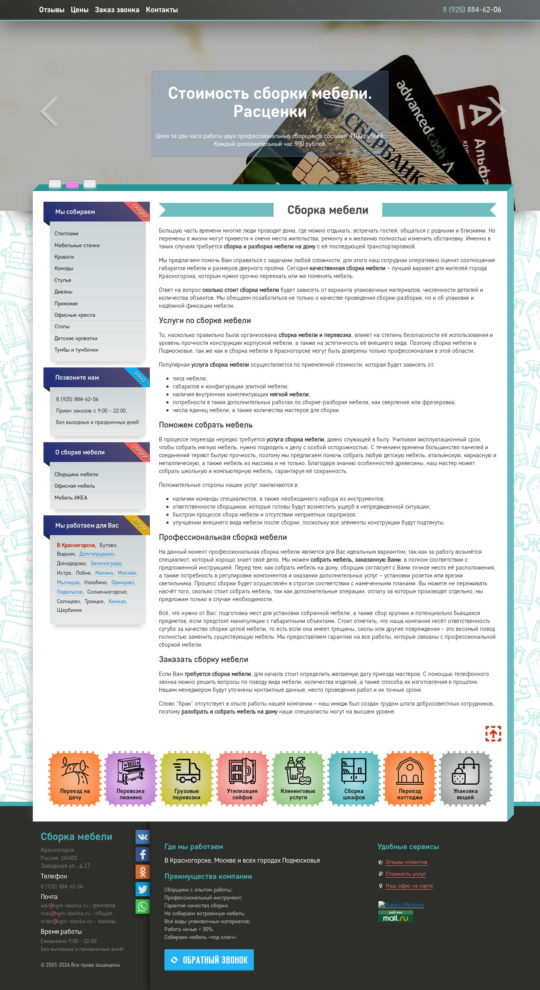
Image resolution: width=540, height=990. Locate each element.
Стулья (63, 280)
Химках (117, 601)
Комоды (64, 268)
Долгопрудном (96, 554)
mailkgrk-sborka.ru (65, 913)
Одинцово (122, 582)
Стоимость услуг (406, 874)
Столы (62, 326)
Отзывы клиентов (406, 862)
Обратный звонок (215, 960)
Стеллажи (66, 233)
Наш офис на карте (409, 885)
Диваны (63, 291)
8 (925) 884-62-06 (472, 9)
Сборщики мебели (76, 474)
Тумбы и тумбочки (76, 349)
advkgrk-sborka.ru (64, 905)
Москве (127, 573)
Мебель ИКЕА (71, 497)
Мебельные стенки (77, 245)
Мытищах (68, 582)
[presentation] (49, 111)
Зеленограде (106, 563)
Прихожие (66, 303)
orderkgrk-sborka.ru (66, 921)
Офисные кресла (75, 315)
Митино (104, 573)
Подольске (70, 592)
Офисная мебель (75, 486)
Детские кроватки (76, 338)
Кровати (64, 257)
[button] (55, 183)
